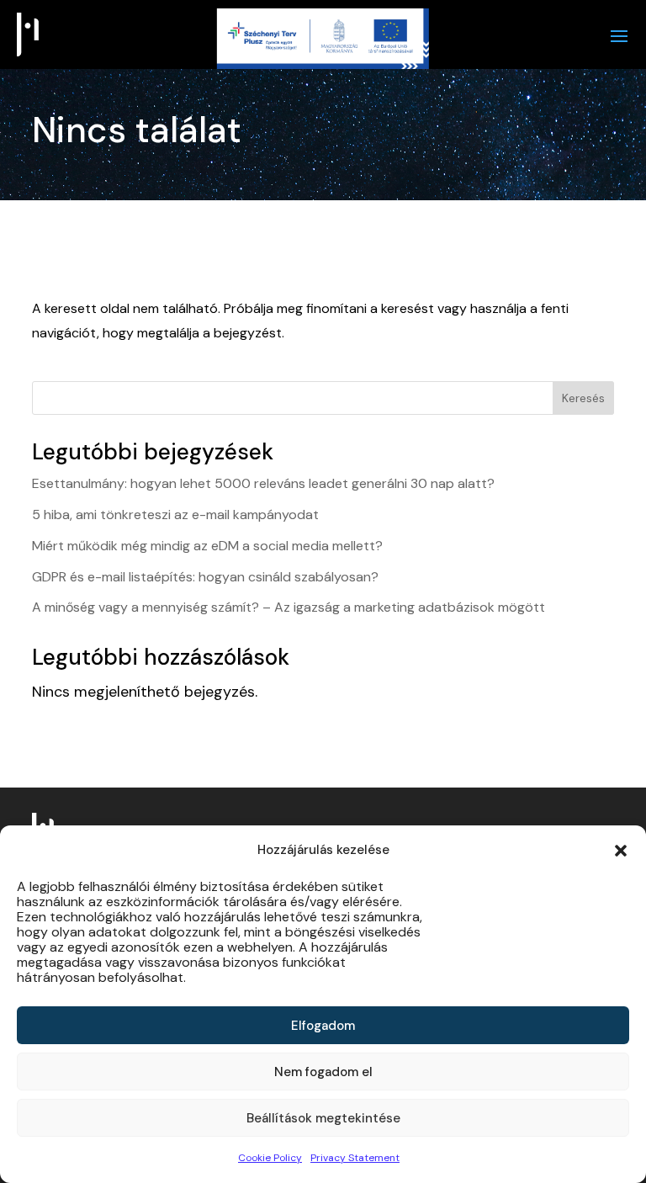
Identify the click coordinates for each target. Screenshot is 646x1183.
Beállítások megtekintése (323, 1118)
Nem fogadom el (323, 1072)
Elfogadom (323, 1025)
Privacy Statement (355, 1157)
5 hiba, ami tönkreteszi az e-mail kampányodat (175, 514)
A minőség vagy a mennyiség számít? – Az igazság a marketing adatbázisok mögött (288, 607)
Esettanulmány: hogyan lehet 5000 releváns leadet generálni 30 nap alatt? (263, 483)
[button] (620, 850)
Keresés (583, 398)
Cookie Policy (270, 1157)
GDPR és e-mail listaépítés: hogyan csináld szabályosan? (205, 577)
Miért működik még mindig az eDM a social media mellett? (207, 545)
